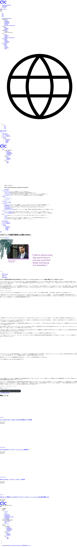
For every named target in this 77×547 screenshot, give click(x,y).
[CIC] (3, 3)
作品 (1, 231)
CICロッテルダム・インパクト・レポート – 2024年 (12, 479)
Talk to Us (2, 9)
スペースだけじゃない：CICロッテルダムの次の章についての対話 (16, 419)
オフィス (2, 417)
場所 (3, 524)
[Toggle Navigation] (7, 147)
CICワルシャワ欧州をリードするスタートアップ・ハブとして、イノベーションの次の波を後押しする (24, 497)
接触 (1, 506)
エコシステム (2, 447)
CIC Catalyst (4, 6)
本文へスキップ (3, 131)
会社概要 (4, 508)
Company (4, 7)
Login (5, 9)
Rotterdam (7, 237)
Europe (7, 392)
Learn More (7, 189)
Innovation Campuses (6, 5)
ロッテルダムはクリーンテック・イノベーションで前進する (14, 449)
